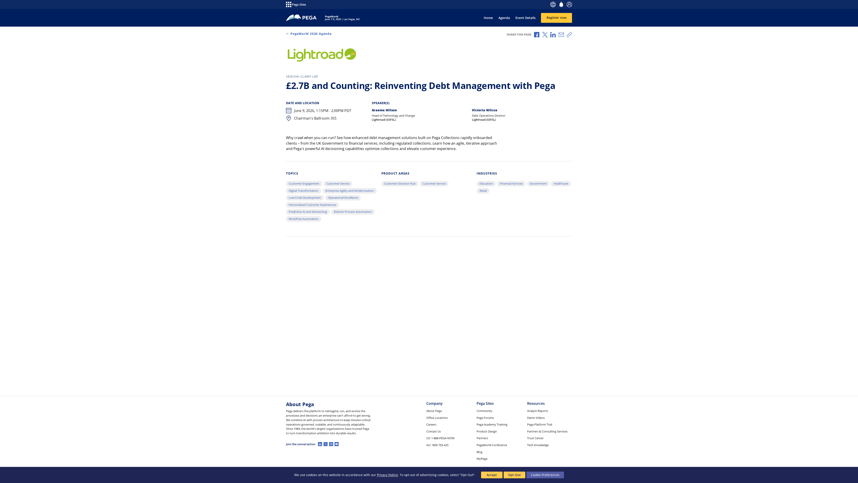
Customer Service (337, 183)
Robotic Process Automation (353, 212)
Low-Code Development (305, 198)
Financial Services (511, 183)
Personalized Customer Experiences (312, 205)
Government (538, 183)
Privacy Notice (387, 475)
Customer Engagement (304, 183)
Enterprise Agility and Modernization (349, 191)
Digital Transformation (303, 191)
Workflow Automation (303, 219)
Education (486, 183)
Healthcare (561, 183)
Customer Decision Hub (400, 183)
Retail (483, 191)
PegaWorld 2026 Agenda (311, 34)
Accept (492, 475)
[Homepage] (301, 18)
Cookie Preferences (545, 475)
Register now (556, 17)
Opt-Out (514, 475)
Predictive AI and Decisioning (308, 212)
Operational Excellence (343, 198)
